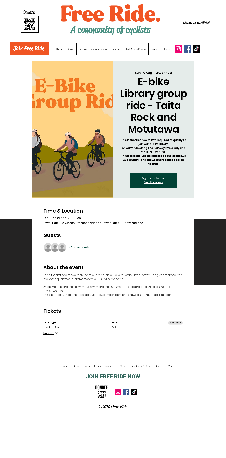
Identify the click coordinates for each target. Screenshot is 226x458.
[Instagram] (178, 49)
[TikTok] (196, 49)
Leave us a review (196, 22)
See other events (153, 182)
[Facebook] (187, 49)
